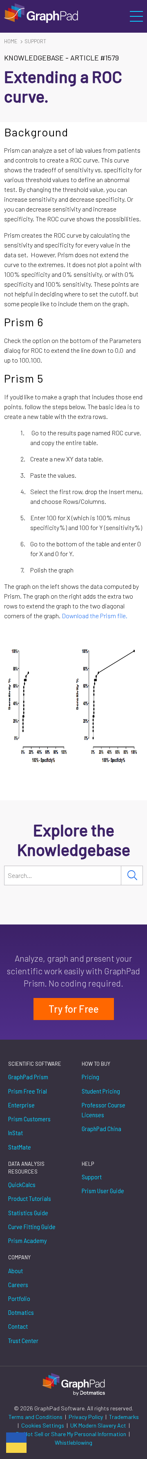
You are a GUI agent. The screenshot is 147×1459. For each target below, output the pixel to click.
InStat (15, 1132)
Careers (18, 1284)
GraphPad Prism (28, 1076)
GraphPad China (101, 1128)
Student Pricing (101, 1091)
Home (11, 41)
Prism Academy (27, 1240)
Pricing (90, 1076)
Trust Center (23, 1340)
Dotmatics (21, 1312)
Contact (18, 1326)
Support (35, 41)
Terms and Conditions (36, 1416)
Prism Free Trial (27, 1091)
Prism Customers (29, 1119)
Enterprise (21, 1105)
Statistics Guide (28, 1212)
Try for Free (74, 1009)
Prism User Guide (103, 1190)
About (15, 1270)
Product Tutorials (29, 1198)
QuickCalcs (22, 1184)
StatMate (19, 1147)
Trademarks (124, 1416)
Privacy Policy (86, 1416)
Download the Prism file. (95, 615)
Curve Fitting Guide (32, 1226)
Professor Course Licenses (103, 1109)
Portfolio (19, 1298)
